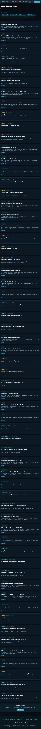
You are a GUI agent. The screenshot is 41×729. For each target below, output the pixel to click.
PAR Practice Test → (5, 14)
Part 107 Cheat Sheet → (30, 16)
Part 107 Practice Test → (31, 14)
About (23, 719)
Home (13, 1)
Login (32, 1)
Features (16, 1)
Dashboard (11, 719)
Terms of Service (15, 720)
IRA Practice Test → (13, 14)
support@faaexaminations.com (23, 720)
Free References (25, 1)
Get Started (37, 1)
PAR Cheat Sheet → (5, 16)
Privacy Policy (36, 719)
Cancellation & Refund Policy (29, 719)
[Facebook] (9, 726)
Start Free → (20, 709)
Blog (29, 1)
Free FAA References (17, 719)
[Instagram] (11, 726)
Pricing (20, 1)
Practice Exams (7, 719)
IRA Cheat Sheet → (13, 16)
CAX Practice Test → (22, 14)
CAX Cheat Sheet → (21, 16)
